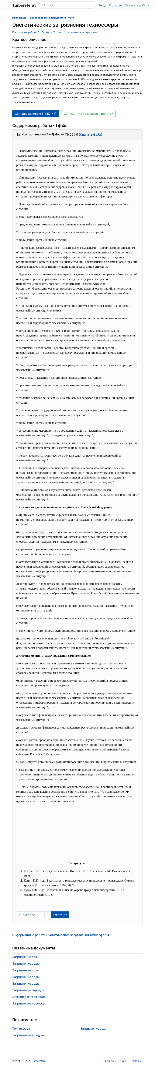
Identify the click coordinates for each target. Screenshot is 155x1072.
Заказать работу (137, 5)
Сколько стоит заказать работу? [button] (88, 114)
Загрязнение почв (25, 970)
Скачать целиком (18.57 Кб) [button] (35, 114)
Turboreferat (39, 1061)
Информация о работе (60, 935)
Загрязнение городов (28, 990)
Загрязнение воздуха (28, 1035)
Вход (102, 5)
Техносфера (21, 1028)
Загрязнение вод (92, 1028)
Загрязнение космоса (28, 1003)
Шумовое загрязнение (29, 997)
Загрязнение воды (26, 963)
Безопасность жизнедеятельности (52, 17)
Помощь (115, 5)
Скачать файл (90, 134)
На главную (19, 17)
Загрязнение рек (24, 957)
